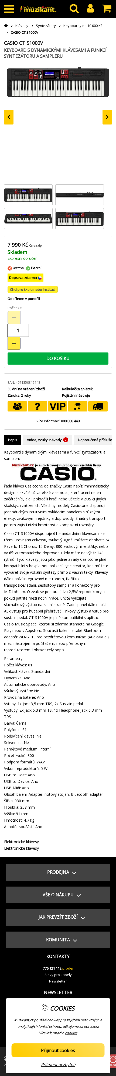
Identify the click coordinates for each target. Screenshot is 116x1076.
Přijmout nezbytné (58, 1064)
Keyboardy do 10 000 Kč (82, 25)
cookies (71, 1032)
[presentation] (8, 117)
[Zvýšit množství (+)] (14, 343)
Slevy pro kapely (58, 974)
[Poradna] (37, 406)
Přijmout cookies (58, 1050)
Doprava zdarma (23, 277)
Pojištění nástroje (76, 395)
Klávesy (21, 25)
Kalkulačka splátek (77, 388)
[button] (58, 872)
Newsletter (58, 981)
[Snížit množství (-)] (14, 317)
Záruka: (14, 395)
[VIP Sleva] (57, 406)
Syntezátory (46, 25)
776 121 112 (52, 968)
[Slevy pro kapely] (17, 406)
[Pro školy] (77, 406)
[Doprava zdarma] (98, 406)
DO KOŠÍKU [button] (58, 358)
